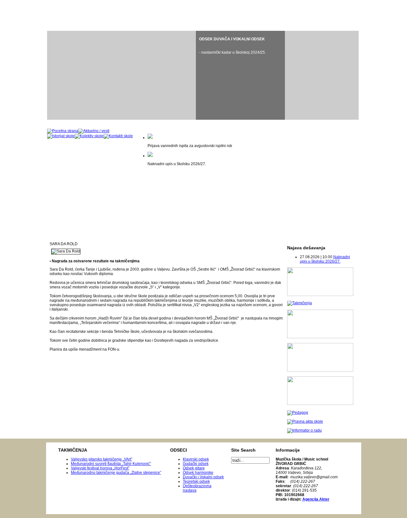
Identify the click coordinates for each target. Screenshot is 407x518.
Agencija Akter (315, 499)
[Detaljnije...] (240, 75)
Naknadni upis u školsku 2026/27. (325, 259)
